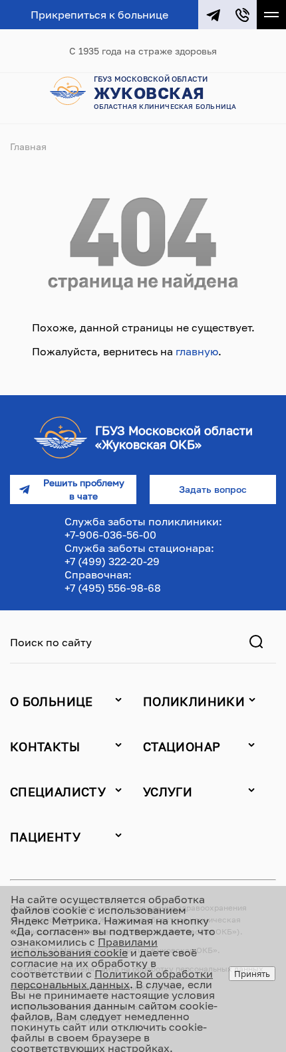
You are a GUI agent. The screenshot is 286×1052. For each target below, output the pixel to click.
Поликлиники (194, 701)
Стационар (181, 746)
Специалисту (58, 791)
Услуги (167, 791)
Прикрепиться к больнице (99, 14)
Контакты (45, 746)
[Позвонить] (242, 14)
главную (197, 351)
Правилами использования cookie (84, 947)
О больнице (51, 701)
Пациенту (45, 837)
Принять (252, 973)
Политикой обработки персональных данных (112, 979)
